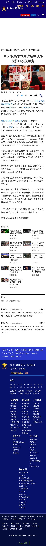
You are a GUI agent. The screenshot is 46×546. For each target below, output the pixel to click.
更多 (20, 529)
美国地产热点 (37, 422)
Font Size (35, 95)
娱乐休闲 (33, 436)
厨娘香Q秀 (33, 458)
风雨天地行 (23, 494)
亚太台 (10, 353)
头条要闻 (13, 391)
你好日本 (33, 442)
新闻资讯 (20, 365)
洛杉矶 (23, 350)
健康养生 (16, 436)
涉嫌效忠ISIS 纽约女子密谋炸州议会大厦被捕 (16, 270)
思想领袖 (25, 414)
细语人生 (25, 433)
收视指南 (23, 516)
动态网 (34, 526)
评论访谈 (26, 400)
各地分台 (19, 2)
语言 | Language (39, 2)
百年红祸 (22, 491)
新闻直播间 (25, 15)
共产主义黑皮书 (24, 497)
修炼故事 (22, 505)
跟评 (41, 309)
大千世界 (33, 455)
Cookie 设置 (23, 543)
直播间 (21, 369)
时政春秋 (25, 411)
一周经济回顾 (14, 422)
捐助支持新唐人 (17, 373)
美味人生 (33, 450)
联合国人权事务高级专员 (11, 121)
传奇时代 (22, 475)
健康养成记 (16, 447)
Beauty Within (34, 453)
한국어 (18, 356)
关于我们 (14, 516)
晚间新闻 (13, 411)
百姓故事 (22, 499)
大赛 (13, 2)
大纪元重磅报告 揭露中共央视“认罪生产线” (38, 233)
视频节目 (9, 50)
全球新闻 (24, 50)
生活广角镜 (33, 439)
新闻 (12, 380)
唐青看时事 (25, 422)
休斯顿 (36, 350)
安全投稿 (5, 519)
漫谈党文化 (23, 502)
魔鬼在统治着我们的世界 (27, 483)
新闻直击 (13, 414)
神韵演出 (28, 393)
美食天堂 (33, 447)
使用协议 (40, 516)
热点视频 (21, 391)
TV (34, 15)
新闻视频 (14, 400)
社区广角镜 (14, 425)
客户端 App (32, 519)
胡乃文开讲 (16, 445)
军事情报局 (25, 419)
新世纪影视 (13, 529)
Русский (5, 356)
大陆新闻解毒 (26, 430)
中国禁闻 (13, 408)
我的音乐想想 (34, 466)
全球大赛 (36, 393)
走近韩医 (16, 453)
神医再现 (16, 450)
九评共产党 (23, 486)
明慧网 (27, 526)
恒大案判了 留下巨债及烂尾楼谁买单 (38, 257)
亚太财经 (13, 430)
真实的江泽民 (23, 489)
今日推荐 (38, 391)
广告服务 (14, 519)
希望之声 (5, 526)
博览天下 (13, 393)
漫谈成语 (36, 414)
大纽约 (11, 350)
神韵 (7, 2)
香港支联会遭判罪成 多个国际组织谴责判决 (38, 245)
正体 (26, 2)
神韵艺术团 (15, 523)
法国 (41, 350)
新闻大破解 (25, 417)
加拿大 (17, 350)
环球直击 (13, 406)
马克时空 (25, 427)
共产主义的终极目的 (26, 481)
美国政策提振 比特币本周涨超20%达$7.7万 (16, 233)
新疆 (11, 107)
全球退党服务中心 (17, 526)
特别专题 (23, 469)
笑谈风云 (36, 406)
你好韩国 (33, 445)
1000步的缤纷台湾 (35, 462)
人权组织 (26, 107)
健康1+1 (15, 439)
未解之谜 (36, 403)
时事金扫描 (25, 408)
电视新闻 (16, 50)
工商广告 (22, 508)
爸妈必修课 (37, 417)
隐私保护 (31, 516)
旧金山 (4, 353)
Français (34, 353)
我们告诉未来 (23, 473)
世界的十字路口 (27, 425)
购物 (26, 373)
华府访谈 (13, 419)
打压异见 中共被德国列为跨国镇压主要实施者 (16, 257)
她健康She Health (19, 442)
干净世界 (34, 523)
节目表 (13, 369)
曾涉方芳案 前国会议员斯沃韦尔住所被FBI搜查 (38, 270)
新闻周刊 (13, 417)
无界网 (4, 529)
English (26, 353)
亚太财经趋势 (14, 427)
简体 (30, 2)
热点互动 (25, 406)
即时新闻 (29, 391)
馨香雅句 (36, 411)
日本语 (12, 356)
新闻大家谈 (25, 403)
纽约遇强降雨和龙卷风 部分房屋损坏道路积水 (16, 245)
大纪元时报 (25, 523)
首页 (2, 50)
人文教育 (37, 400)
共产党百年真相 (24, 478)
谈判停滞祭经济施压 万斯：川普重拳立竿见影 (16, 282)
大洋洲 (30, 350)
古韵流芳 (36, 408)
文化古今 (36, 419)
